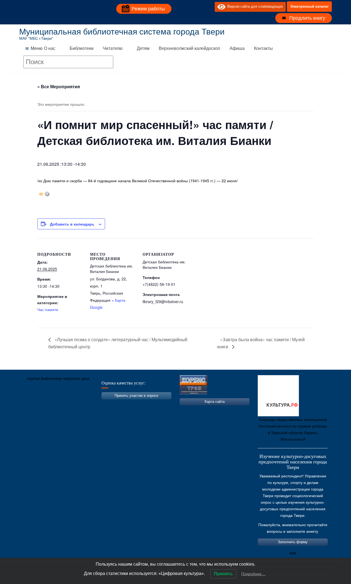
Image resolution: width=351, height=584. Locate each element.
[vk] (199, 6)
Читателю (113, 48)
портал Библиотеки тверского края (58, 378)
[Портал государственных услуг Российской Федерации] (48, 404)
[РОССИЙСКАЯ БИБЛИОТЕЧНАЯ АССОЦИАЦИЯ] (81, 404)
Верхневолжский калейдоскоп (189, 48)
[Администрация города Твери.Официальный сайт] (31, 404)
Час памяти (47, 309)
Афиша (237, 48)
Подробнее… (253, 574)
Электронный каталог (309, 6)
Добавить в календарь (72, 224)
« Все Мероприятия (58, 86)
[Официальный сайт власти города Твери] (130, 404)
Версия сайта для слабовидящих (254, 6)
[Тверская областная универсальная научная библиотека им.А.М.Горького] (64, 404)
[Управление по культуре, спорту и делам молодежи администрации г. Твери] (114, 404)
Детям (143, 48)
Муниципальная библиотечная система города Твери (122, 31)
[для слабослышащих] (209, 6)
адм (292, 553)
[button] (37, 48)
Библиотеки (82, 48)
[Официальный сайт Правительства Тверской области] (97, 404)
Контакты (263, 48)
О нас (49, 48)
